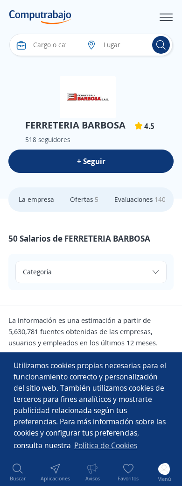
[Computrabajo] (40, 17)
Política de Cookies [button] (105, 445)
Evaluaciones (140, 199)
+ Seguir (91, 161)
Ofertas (84, 199)
